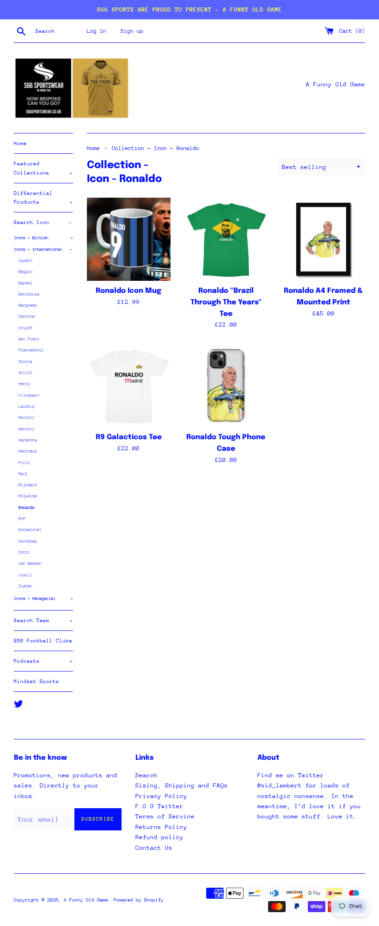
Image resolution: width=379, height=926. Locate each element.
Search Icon (43, 222)
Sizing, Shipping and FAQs (181, 785)
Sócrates (27, 541)
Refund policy (159, 837)
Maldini (26, 417)
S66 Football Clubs (43, 641)
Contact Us (153, 847)
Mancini (26, 428)
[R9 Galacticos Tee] (129, 386)
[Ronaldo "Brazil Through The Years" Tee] (226, 239)
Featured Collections (43, 168)
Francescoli (31, 349)
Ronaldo (26, 507)
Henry (24, 383)
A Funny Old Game (86, 900)
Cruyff (25, 327)
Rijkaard (27, 484)
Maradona (27, 439)
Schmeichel (30, 529)
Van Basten (30, 563)
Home (20, 143)
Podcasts (43, 661)
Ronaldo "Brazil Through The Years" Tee (226, 302)
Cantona (26, 316)
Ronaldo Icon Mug (128, 291)
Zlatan (25, 585)
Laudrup (26, 406)
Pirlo (24, 462)
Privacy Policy (161, 796)
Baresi (25, 282)
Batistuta (28, 294)
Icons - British (43, 237)
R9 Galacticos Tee (129, 437)
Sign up (132, 31)
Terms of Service (165, 816)
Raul (23, 473)
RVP (21, 518)
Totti (24, 552)
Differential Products (43, 197)
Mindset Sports (36, 681)
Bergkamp (27, 305)
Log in (96, 31)
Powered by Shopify (139, 900)
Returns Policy (161, 826)
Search (146, 775)
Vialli (25, 574)
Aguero (25, 260)
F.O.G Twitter (159, 806)
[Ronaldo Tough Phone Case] (226, 386)
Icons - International (43, 249)
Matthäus (27, 451)
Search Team (43, 620)
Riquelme (27, 495)
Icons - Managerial (43, 598)
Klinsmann (28, 395)
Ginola (25, 361)
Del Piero (28, 338)
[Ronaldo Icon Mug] (129, 239)
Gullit (25, 372)
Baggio (25, 271)
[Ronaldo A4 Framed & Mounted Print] (323, 239)
